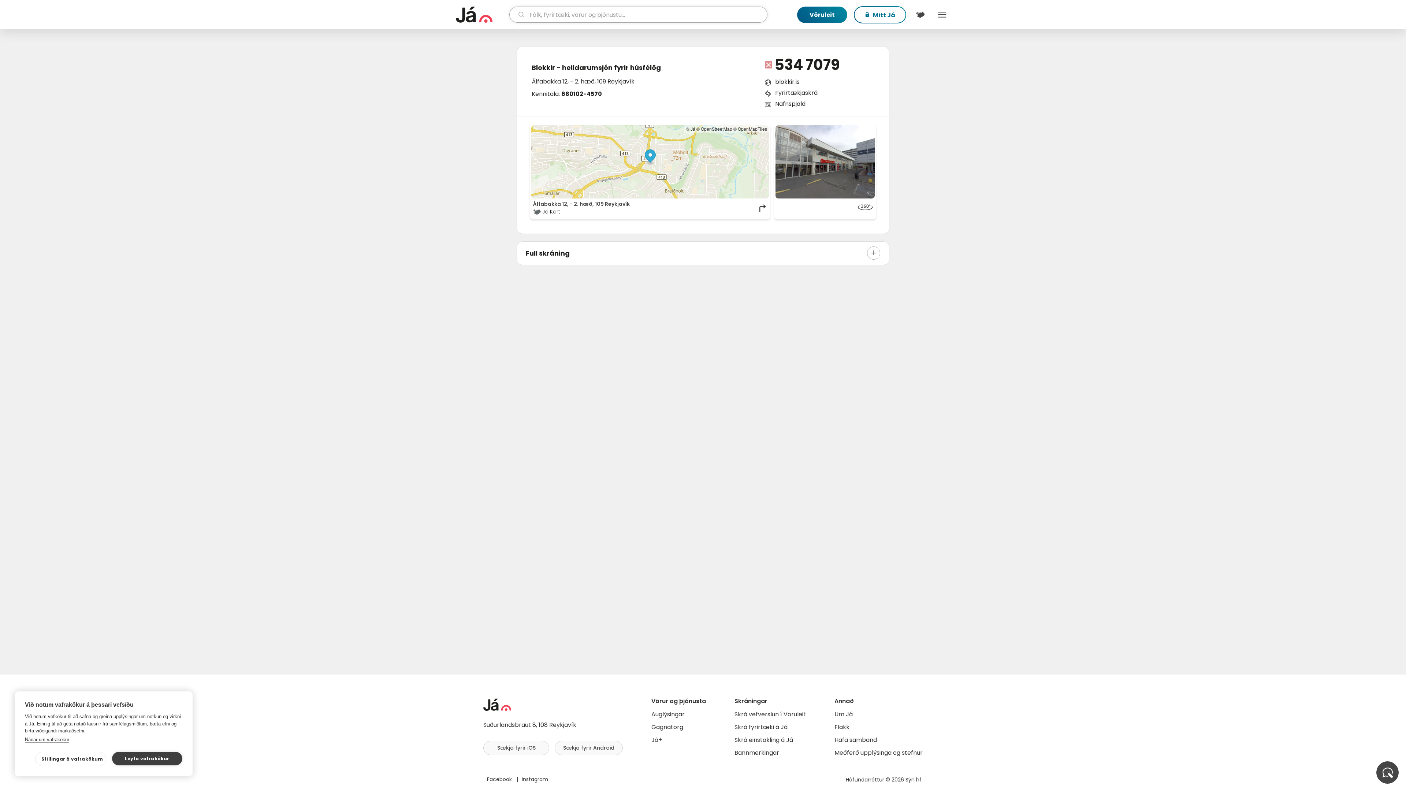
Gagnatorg (667, 727)
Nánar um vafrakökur (47, 739)
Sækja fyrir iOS (516, 747)
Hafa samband (855, 740)
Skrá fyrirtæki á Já (761, 727)
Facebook (500, 779)
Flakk (841, 727)
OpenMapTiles (752, 129)
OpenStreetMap (716, 129)
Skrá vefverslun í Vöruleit (770, 714)
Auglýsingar (668, 714)
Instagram (535, 779)
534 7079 (807, 65)
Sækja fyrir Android (588, 747)
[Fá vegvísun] (763, 208)
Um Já (843, 714)
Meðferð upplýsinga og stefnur (878, 753)
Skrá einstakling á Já (763, 740)
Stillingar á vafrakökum (72, 759)
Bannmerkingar (756, 753)
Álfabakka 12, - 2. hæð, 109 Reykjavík (583, 81)
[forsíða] (481, 15)
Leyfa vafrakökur (147, 758)
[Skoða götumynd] (825, 161)
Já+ (656, 740)
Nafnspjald (790, 104)
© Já (690, 129)
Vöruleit (822, 15)
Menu (942, 15)
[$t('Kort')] (920, 15)
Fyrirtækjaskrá (796, 93)
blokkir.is (787, 82)
